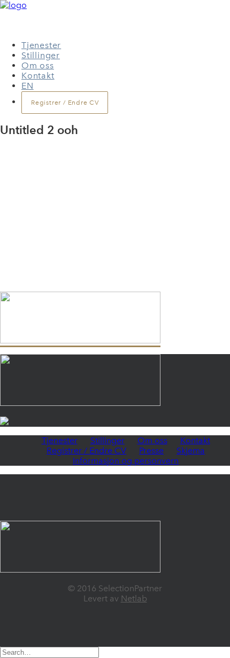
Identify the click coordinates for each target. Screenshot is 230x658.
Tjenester (41, 45)
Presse (151, 450)
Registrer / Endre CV (86, 450)
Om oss (37, 65)
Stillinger (40, 55)
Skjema (191, 450)
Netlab (134, 598)
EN (27, 86)
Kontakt (38, 75)
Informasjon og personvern (126, 461)
